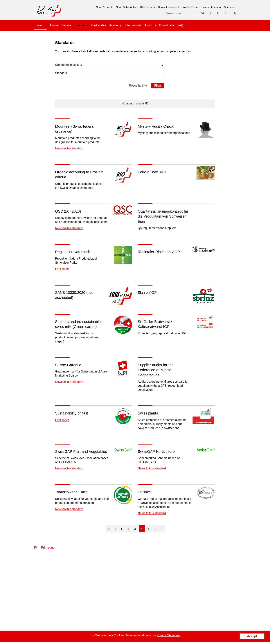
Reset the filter (138, 85)
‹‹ (108, 528)
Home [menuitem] (54, 25)
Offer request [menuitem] (147, 7)
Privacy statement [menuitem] (211, 7)
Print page (47, 547)
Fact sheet (62, 268)
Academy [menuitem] (115, 25)
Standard (61, 73)
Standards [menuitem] (81, 24)
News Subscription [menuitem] (126, 7)
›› (162, 528)
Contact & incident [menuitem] (168, 7)
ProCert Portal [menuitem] (190, 7)
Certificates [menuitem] (98, 25)
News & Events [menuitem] (104, 7)
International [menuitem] (133, 25)
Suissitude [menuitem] (230, 7)
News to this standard (69, 148)
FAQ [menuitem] (180, 25)
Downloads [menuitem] (166, 25)
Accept (252, 636)
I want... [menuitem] (41, 25)
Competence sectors (68, 64)
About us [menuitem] (150, 25)
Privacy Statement (168, 635)
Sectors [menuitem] (66, 25)
